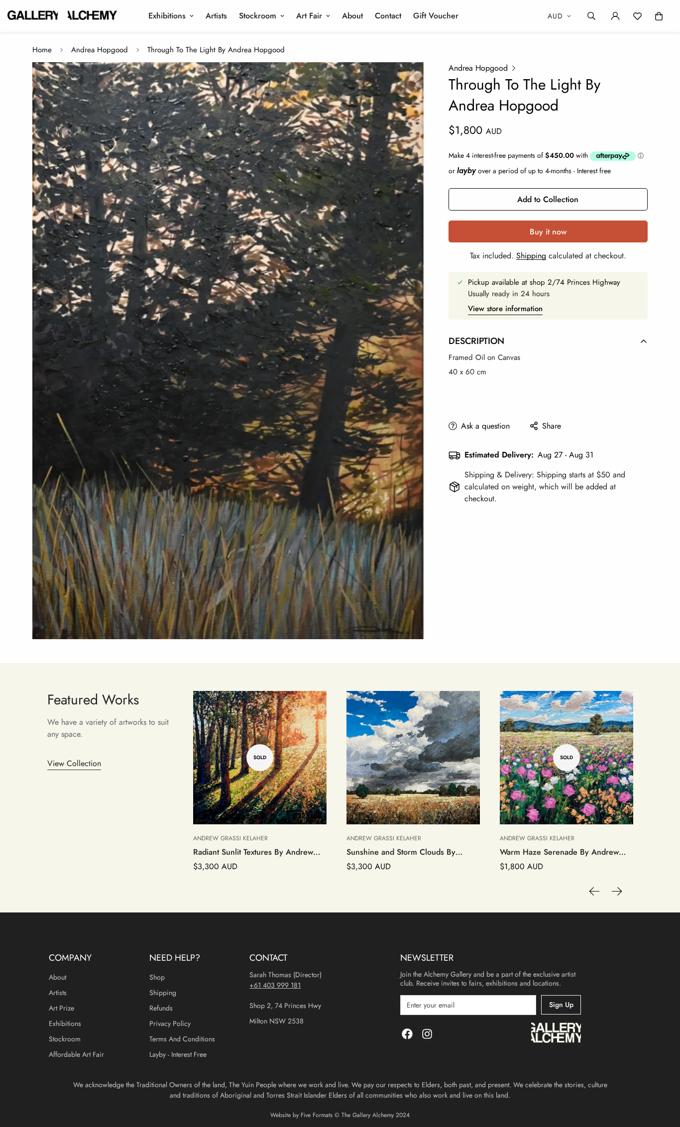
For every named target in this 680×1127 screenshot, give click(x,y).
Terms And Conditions (182, 1039)
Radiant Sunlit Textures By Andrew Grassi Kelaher (253, 852)
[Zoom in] (402, 83)
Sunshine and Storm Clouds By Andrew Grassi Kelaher (400, 852)
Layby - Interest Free (178, 1054)
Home (42, 49)
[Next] (616, 891)
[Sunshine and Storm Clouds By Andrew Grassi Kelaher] (413, 757)
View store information (505, 308)
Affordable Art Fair (76, 1054)
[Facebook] (407, 1034)
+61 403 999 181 (275, 985)
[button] (659, 16)
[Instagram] (427, 1034)
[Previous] (594, 891)
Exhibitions (167, 15)
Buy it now (548, 231)
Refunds (161, 1008)
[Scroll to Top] (660, 1072)
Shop (157, 977)
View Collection (74, 763)
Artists (216, 15)
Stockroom (257, 15)
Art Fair (309, 15)
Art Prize (61, 1008)
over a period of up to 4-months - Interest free (534, 171)
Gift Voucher (435, 15)
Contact (388, 15)
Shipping (531, 255)
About (352, 15)
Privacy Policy (170, 1023)
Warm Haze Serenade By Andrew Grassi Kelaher (559, 852)
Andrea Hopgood (99, 49)
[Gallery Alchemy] (62, 15)
